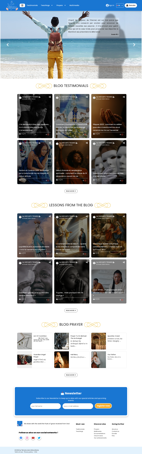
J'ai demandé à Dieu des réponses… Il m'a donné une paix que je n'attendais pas (34, 127)
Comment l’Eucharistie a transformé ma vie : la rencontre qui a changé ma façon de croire (71, 127)
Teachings (79, 431)
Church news (98, 436)
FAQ (113, 436)
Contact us (115, 431)
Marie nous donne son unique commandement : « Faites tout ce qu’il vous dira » (107, 247)
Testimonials (32, 5)
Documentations (99, 434)
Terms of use (19, 452)
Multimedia (74, 5)
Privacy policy (28, 452)
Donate (114, 434)
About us (115, 429)
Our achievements (100, 438)
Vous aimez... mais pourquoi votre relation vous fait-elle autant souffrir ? (108, 293)
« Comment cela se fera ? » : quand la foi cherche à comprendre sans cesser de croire (71, 247)
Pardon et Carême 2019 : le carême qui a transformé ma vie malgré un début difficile (34, 173)
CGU (35, 452)
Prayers (96, 429)
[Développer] (22, 5)
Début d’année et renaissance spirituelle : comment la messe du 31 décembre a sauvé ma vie (71, 173)
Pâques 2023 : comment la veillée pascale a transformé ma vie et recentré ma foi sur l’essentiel (107, 127)
